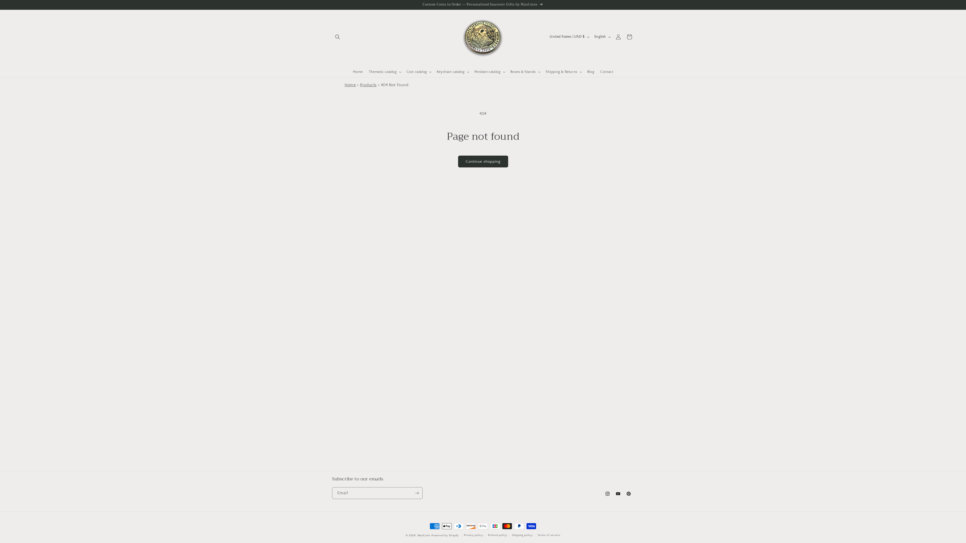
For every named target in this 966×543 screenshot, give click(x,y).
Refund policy (497, 535)
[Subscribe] (416, 493)
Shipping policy (522, 535)
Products (368, 85)
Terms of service (549, 535)
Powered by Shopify (445, 535)
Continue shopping (483, 161)
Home (350, 85)
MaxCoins (424, 535)
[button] (337, 36)
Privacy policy (473, 535)
